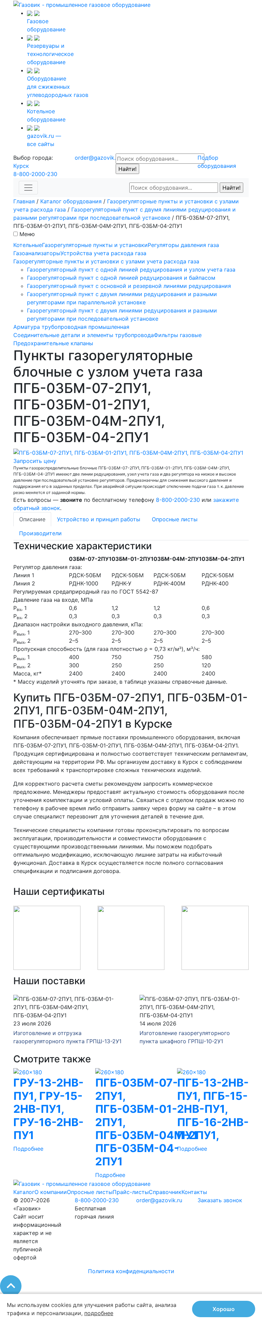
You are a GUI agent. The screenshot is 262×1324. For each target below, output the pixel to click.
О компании (50, 1192)
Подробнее (28, 1148)
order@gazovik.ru (98, 157)
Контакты (194, 1192)
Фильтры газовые (178, 335)
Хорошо (224, 1309)
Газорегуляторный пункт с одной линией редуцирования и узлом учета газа (131, 269)
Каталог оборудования (71, 201)
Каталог (23, 1192)
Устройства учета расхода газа (103, 253)
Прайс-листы (131, 1192)
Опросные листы (175, 519)
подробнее (98, 1313)
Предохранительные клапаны (53, 343)
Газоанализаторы (36, 253)
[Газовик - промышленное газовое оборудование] (81, 4)
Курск (21, 165)
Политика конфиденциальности (131, 1271)
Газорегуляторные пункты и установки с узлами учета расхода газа (106, 261)
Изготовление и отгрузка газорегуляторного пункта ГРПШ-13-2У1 (67, 1037)
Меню (27, 234)
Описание (32, 519)
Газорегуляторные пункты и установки (95, 245)
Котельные (27, 245)
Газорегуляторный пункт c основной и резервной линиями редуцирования (129, 285)
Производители (40, 533)
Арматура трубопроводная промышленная (71, 326)
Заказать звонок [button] (220, 1200)
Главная (24, 201)
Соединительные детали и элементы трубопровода (83, 335)
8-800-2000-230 (35, 174)
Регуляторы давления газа (183, 245)
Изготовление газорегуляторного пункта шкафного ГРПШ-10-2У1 (185, 1037)
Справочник (165, 1192)
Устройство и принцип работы (98, 519)
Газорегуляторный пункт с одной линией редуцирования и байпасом (121, 277)
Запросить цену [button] (34, 460)
